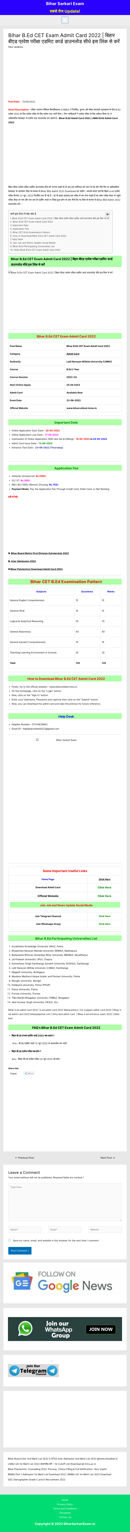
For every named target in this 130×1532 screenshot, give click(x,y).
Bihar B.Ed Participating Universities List (34, 246)
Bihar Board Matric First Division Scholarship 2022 (40, 553)
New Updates (15, 47)
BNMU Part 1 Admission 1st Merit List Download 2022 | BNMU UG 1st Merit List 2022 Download (59, 1474)
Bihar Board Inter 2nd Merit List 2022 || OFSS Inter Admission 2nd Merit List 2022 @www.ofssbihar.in (63, 1458)
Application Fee (21, 228)
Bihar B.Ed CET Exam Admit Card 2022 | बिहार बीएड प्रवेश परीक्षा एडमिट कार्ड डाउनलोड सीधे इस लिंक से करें (60, 218)
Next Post (108, 1157)
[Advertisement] (65, 74)
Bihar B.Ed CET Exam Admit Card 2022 (33, 221)
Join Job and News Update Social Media (34, 242)
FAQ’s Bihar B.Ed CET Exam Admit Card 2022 (37, 249)
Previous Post (24, 1157)
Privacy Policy (65, 1504)
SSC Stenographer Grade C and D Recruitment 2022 (36, 1479)
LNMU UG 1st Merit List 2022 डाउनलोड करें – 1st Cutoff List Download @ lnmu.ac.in (52, 1464)
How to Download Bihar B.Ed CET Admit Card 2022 (39, 235)
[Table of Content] (107, 214)
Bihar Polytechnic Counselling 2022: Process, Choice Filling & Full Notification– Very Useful (57, 1469)
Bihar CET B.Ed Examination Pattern (31, 232)
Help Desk (17, 239)
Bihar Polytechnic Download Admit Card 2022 (36, 569)
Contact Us (65, 1517)
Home (65, 1500)
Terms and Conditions (65, 1508)
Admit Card (73, 353)
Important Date (20, 225)
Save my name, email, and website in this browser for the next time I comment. (56, 1240)
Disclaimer (65, 1512)
